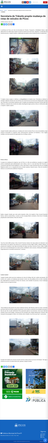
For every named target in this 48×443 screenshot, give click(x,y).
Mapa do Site (42, 441)
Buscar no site (35, 2)
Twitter (42, 436)
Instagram (43, 433)
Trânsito (5, 10)
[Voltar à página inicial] (6, 3)
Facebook (43, 434)
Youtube (43, 437)
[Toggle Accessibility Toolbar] (45, 440)
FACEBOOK (25, 2)
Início (2, 10)
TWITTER (30, 2)
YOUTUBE (27, 2)
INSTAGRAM (23, 2)
